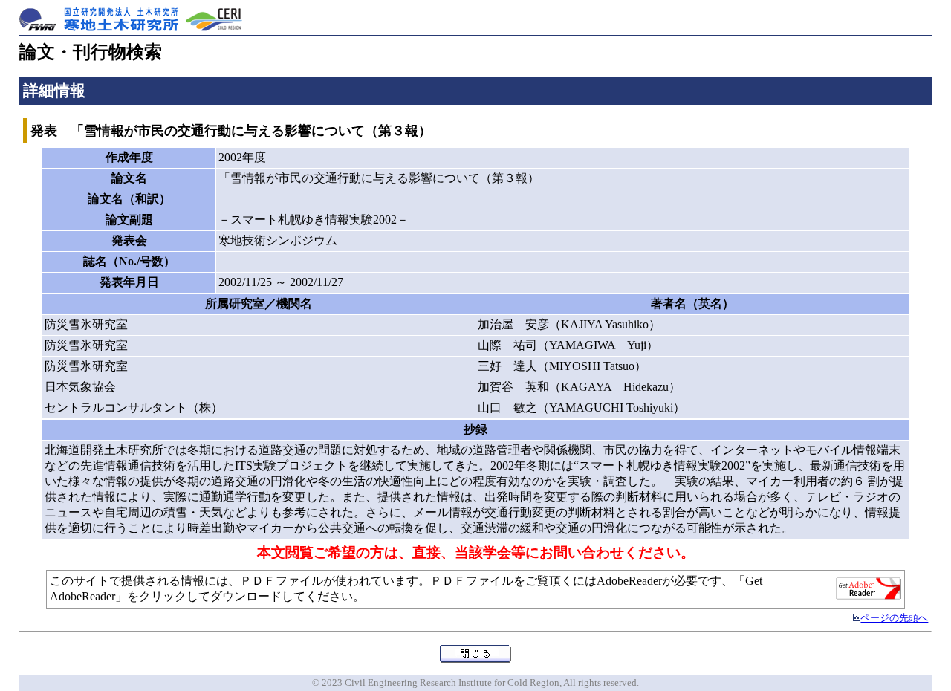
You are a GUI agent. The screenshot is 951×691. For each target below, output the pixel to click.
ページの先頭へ (894, 618)
